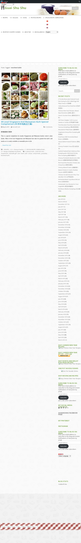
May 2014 (61, 304)
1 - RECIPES (6, 149)
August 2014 (61, 296)
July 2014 (60, 299)
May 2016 (61, 243)
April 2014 (61, 307)
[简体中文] (52, 21)
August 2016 (61, 235)
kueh (22, 153)
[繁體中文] (52, 24)
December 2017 (63, 204)
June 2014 (61, 301)
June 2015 (61, 271)
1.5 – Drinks (23, 18)
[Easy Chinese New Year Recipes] (70, 348)
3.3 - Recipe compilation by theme (11, 151)
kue (19, 153)
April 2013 (61, 337)
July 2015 (60, 268)
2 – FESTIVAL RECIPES (35, 18)
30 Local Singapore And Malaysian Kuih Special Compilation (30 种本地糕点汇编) (25, 122)
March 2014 (61, 309)
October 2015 (62, 260)
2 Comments (48, 127)
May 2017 (61, 212)
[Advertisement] (40, 48)
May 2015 (61, 273)
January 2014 (62, 314)
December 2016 (63, 225)
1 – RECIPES (4, 18)
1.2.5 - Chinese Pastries (17, 149)
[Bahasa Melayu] (52, 27)
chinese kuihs (30, 151)
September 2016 (63, 232)
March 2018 (61, 202)
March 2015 (61, 278)
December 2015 (63, 255)
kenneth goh (13, 153)
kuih (26, 153)
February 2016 (62, 250)
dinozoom (35, 526)
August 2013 (61, 327)
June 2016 (61, 240)
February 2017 (62, 219)
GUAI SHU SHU (39, 151)
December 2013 (63, 317)
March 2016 (61, 248)
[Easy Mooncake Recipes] (70, 378)
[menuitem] (79, 1)
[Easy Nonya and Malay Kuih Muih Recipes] (70, 364)
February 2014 (62, 312)
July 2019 (60, 199)
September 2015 (63, 263)
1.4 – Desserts (14, 18)
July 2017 (60, 207)
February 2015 (62, 281)
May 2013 (61, 335)
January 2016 (62, 253)
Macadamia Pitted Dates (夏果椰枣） (69, 129)
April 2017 (61, 214)
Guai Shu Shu (15, 8)
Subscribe (63, 82)
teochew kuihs (5, 155)
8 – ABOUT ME (27, 32)
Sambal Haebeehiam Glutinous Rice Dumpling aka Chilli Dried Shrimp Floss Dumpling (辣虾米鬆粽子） (69, 153)
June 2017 (61, 209)
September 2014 (63, 294)
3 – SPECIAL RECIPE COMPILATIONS (53, 18)
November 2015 (63, 258)
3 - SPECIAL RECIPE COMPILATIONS (35, 149)
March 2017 (61, 217)
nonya (30, 153)
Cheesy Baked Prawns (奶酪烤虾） (68, 167)
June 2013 (61, 332)
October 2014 (62, 291)
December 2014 (63, 286)
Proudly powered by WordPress (10, 526)
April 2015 (61, 276)
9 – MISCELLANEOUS (39, 32)
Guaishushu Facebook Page (67, 414)
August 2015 (61, 266)
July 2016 (60, 237)
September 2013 (63, 324)
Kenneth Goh (16, 127)
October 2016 (62, 230)
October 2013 (62, 322)
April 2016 (61, 245)
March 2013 (61, 340)
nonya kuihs (36, 153)
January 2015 (62, 283)
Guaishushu (4, 153)
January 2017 (62, 222)
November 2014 (63, 289)
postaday (44, 153)
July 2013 (60, 330)
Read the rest (6, 145)
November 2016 (63, 227)
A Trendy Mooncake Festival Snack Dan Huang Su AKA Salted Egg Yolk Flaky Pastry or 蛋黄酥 (68, 101)
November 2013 (63, 319)
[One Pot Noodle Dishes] (69, 371)
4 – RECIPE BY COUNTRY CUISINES (11, 32)
